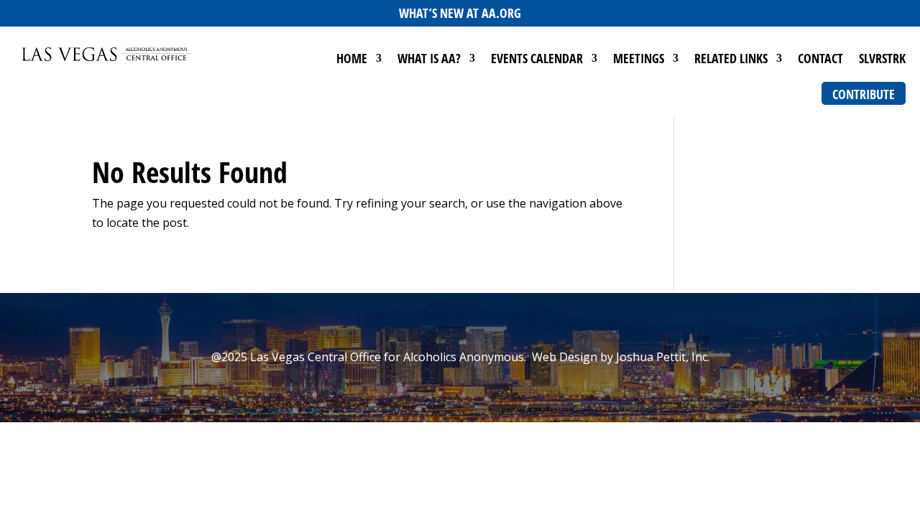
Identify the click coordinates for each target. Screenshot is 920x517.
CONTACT (820, 60)
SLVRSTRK (882, 60)
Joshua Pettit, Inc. (662, 357)
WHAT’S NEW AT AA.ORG (460, 13)
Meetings (638, 60)
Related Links (731, 60)
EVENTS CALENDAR (537, 60)
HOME (351, 60)
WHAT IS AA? (429, 60)
